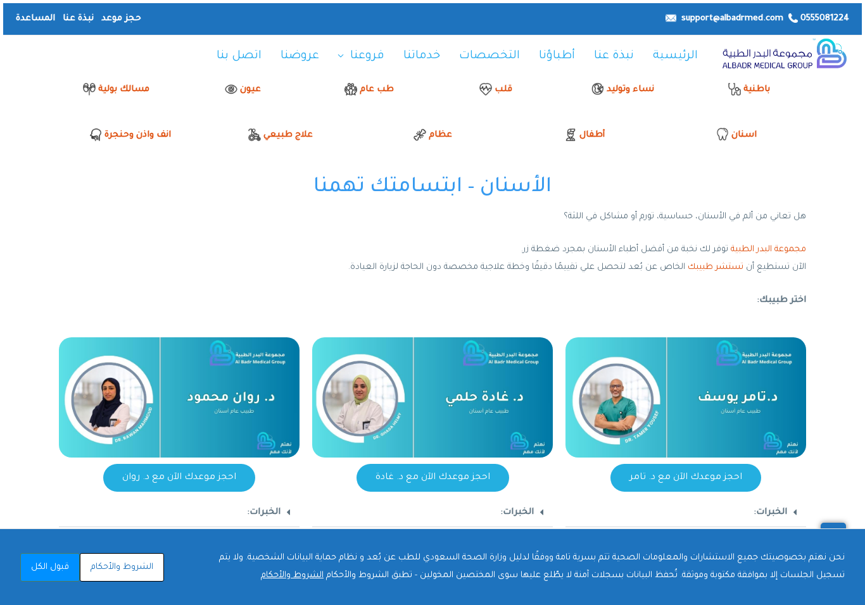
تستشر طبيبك (715, 267)
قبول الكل (50, 567)
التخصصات (489, 56)
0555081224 (824, 18)
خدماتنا (421, 56)
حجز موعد (120, 18)
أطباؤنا (557, 56)
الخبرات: (770, 512)
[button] (685, 512)
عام (367, 89)
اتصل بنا (239, 56)
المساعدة (35, 18)
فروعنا (367, 56)
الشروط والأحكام (292, 575)
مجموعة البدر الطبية (768, 249)
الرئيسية (675, 56)
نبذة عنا (78, 18)
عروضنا (300, 56)
